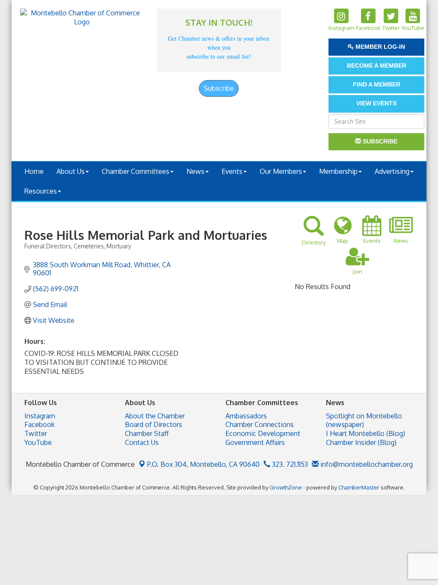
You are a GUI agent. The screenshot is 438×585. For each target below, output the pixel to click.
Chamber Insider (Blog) (361, 442)
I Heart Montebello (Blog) (365, 433)
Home (34, 171)
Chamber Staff (147, 433)
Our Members (281, 171)
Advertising (392, 171)
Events (232, 171)
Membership (338, 171)
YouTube (38, 442)
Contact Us (142, 442)
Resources (40, 191)
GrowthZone (285, 487)
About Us (70, 171)
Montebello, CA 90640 (203, 464)
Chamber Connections (259, 424)
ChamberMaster (358, 487)
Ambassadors (246, 416)
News (195, 171)
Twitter (35, 433)
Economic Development (262, 433)
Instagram (39, 416)
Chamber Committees (135, 171)
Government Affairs (255, 442)
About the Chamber (155, 416)
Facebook (39, 424)
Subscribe (219, 88)
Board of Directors (153, 424)
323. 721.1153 (289, 464)
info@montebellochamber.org (366, 464)
